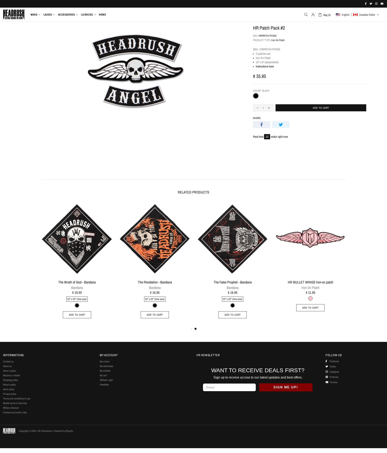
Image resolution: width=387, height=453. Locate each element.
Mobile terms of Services (15, 403)
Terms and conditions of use (16, 398)
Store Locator (9, 370)
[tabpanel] (233, 264)
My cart (103, 375)
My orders (104, 361)
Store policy (8, 389)
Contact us (8, 361)
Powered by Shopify (63, 431)
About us (7, 366)
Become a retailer (11, 375)
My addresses (106, 366)
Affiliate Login (106, 380)
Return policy (9, 384)
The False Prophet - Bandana (233, 282)
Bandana (77, 287)
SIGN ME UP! (286, 387)
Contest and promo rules (15, 412)
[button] (357, 14)
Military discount (11, 408)
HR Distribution (14, 14)
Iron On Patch (278, 40)
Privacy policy (9, 394)
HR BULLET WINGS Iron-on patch (310, 282)
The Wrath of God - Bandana (77, 282)
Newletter (104, 384)
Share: (257, 118)
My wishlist (105, 370)
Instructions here (265, 66)
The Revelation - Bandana (155, 282)
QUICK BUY (107, 207)
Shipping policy (10, 380)
